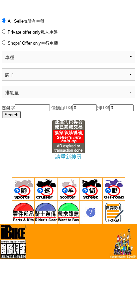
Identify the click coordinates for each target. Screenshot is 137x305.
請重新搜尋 (68, 156)
